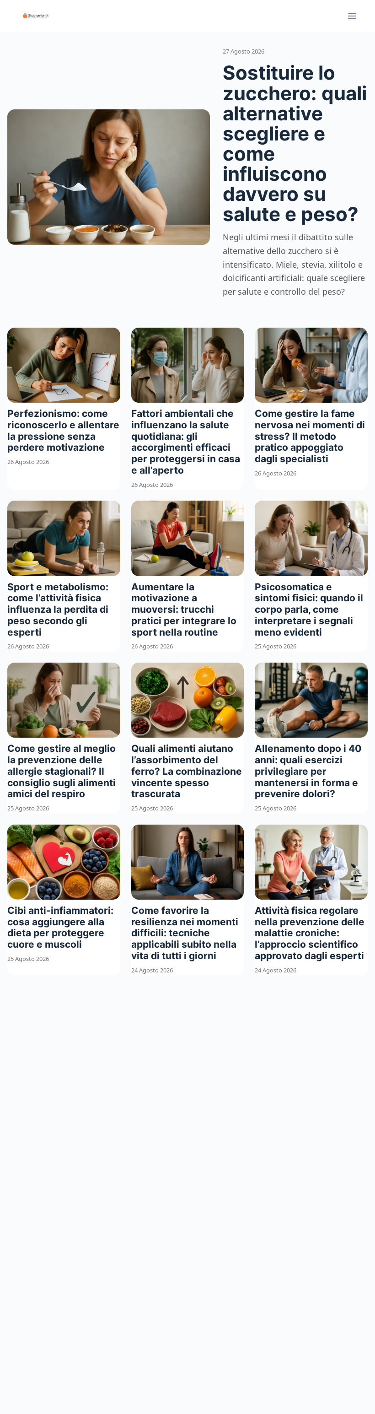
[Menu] (352, 16)
